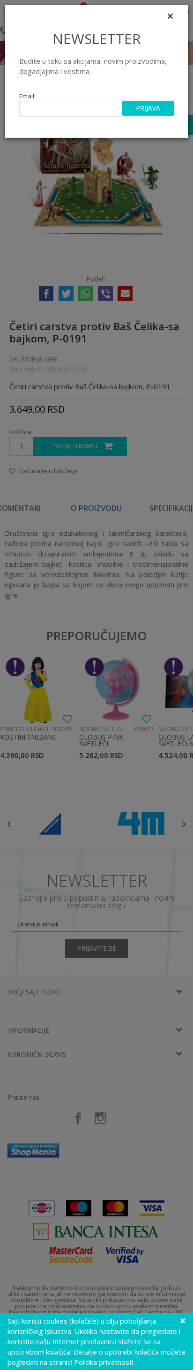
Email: (27, 96)
